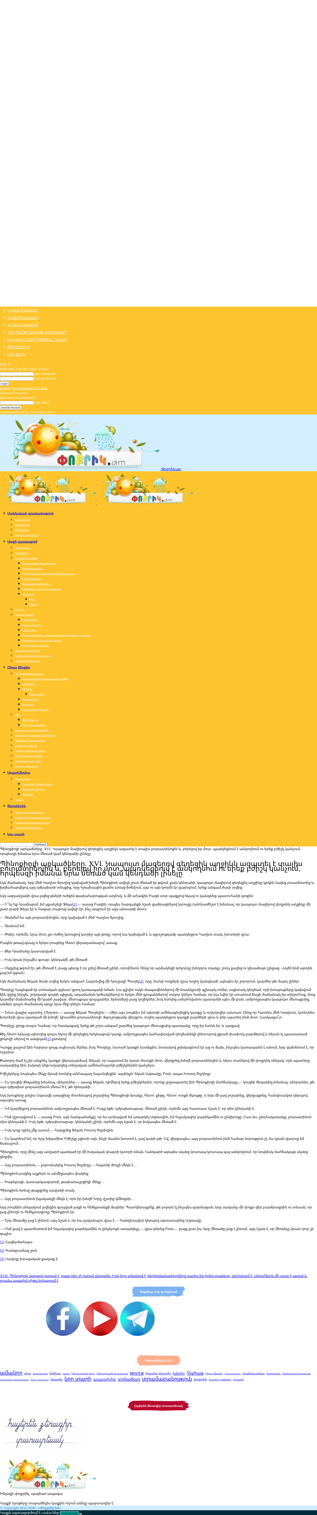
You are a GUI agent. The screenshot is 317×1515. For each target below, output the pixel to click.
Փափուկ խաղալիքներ (29, 756)
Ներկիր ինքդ (30, 620)
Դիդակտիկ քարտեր (27, 661)
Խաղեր (19, 799)
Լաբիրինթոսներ (32, 579)
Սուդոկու (27, 594)
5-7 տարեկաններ (23, 324)
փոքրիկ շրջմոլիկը (220, 1379)
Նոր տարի (16, 354)
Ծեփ (17, 715)
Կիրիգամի (28, 684)
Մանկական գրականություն (30, 513)
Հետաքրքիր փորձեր (27, 650)
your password (45, 378)
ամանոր (11, 1372)
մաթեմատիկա (254, 1373)
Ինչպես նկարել (31, 625)
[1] (74, 904)
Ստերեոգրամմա (32, 568)
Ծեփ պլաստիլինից (34, 725)
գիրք (27, 1373)
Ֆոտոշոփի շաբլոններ (35, 645)
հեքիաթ (195, 1373)
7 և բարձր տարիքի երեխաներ (36, 332)
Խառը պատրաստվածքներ (32, 730)
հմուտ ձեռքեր (214, 1373)
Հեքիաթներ (22, 530)
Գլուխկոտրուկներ (26, 558)
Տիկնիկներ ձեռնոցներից (30, 740)
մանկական (273, 1373)
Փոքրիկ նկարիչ (24, 614)
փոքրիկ (200, 1379)
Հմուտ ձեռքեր (18, 667)
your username (45, 373)
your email (42, 402)
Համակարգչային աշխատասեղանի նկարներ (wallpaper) (57, 635)
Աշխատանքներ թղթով (29, 674)
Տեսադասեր (37, 694)
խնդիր (179, 1373)
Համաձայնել (69, 1513)
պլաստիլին (104, 1379)
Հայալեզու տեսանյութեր (37, 784)
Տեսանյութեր (23, 779)
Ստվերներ (21, 553)
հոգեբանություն (233, 1374)
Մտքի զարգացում (22, 541)
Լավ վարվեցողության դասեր (37, 339)
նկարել (56, 1379)
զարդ (66, 1373)
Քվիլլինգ (27, 689)
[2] (141, 981)
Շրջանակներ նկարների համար (42, 640)
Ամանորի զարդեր (26, 745)
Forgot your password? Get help (24, 387)
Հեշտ (32, 599)
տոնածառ (129, 1379)
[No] (80, 1513)
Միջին (33, 604)
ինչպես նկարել (158, 1373)
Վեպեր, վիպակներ (27, 535)
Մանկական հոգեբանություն (32, 817)
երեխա (55, 1373)
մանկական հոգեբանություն (14, 1380)
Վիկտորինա (22, 548)
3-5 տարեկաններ (23, 317)
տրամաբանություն (167, 1378)
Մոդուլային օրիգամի (35, 709)
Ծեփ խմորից (30, 720)
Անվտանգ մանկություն (29, 812)
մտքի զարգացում (39, 1380)
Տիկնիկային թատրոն (28, 761)
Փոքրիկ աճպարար (27, 766)
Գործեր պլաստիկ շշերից (30, 751)
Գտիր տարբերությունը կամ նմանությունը (48, 573)
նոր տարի (77, 1378)
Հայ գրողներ (22, 520)
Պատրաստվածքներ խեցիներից (35, 735)
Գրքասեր (28, 794)
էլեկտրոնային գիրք (83, 1373)
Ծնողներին (18, 346)
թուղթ (137, 1372)
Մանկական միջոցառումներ (32, 822)
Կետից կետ (29, 630)
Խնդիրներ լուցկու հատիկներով (41, 589)
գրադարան (40, 1373)
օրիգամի (238, 1379)
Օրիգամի (28, 704)
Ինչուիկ (19, 609)
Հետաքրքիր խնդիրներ (36, 584)
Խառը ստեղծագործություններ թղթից (45, 679)
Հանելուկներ (22, 525)
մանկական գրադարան (296, 1373)
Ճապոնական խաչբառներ (39, 563)
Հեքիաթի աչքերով (33, 789)
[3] (48, 1038)
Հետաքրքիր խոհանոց (28, 828)
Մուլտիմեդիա (18, 772)
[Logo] (48, 503)
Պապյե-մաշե (30, 699)
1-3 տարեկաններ (23, 310)
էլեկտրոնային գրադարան (112, 1373)
